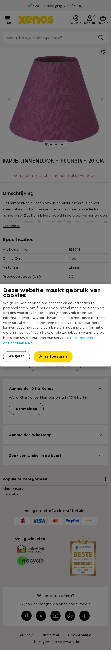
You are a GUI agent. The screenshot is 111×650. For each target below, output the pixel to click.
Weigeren (17, 356)
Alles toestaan (53, 356)
